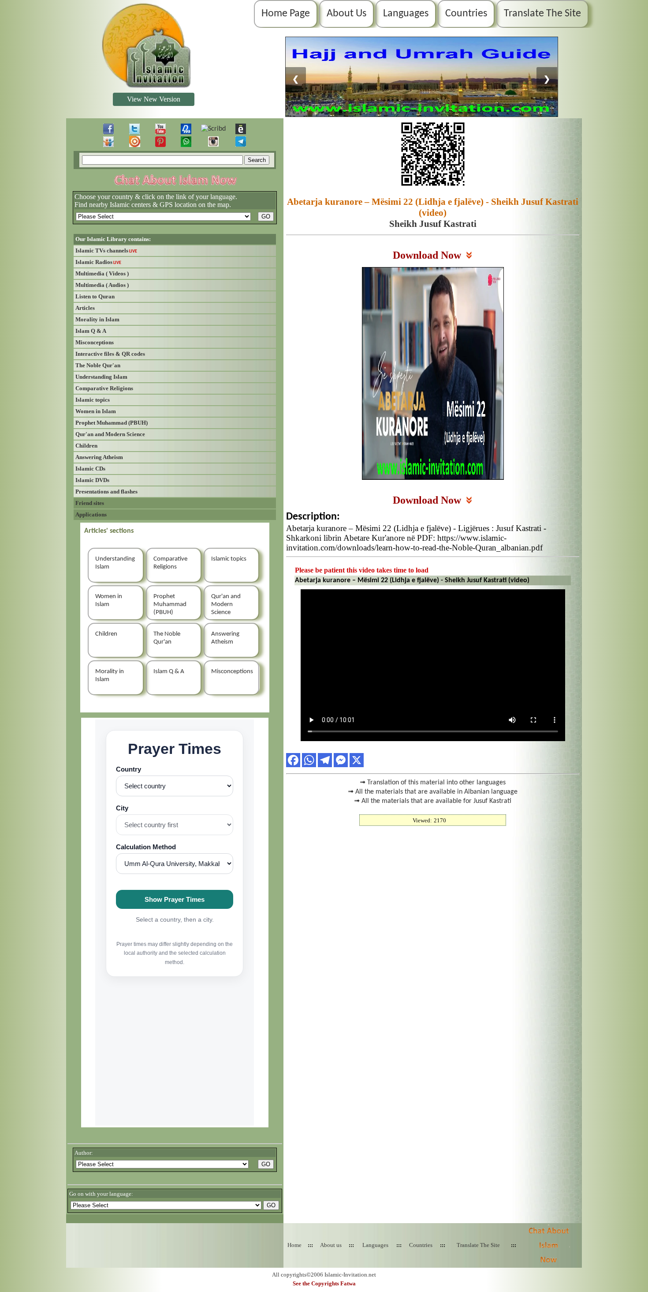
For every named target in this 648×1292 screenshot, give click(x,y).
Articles (85, 308)
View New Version (153, 99)
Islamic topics (92, 399)
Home (294, 1245)
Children (86, 445)
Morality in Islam (97, 319)
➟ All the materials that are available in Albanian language (433, 791)
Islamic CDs (90, 468)
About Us (346, 13)
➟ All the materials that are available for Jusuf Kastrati (432, 801)
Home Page (285, 13)
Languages (405, 13)
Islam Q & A (90, 331)
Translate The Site (542, 13)
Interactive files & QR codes (110, 353)
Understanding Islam (101, 376)
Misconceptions (94, 342)
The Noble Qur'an (97, 365)
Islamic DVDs (92, 480)
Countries (466, 13)
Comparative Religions (104, 388)
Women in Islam (95, 411)
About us (331, 1245)
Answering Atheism (99, 457)
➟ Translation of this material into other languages (433, 782)
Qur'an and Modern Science (110, 434)
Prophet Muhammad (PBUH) (111, 422)
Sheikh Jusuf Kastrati (433, 223)
